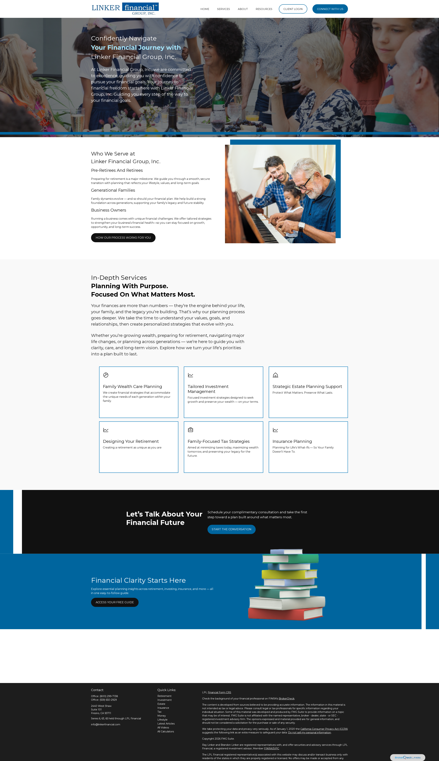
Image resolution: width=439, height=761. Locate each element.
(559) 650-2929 (108, 699)
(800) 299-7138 (109, 696)
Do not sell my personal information (309, 732)
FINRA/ (268, 748)
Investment (164, 700)
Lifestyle (162, 719)
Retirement (164, 696)
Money (161, 715)
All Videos (163, 727)
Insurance (163, 707)
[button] (205, 9)
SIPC (276, 748)
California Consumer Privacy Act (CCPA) (324, 728)
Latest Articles (166, 723)
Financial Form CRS (219, 692)
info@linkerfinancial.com (105, 724)
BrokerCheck (286, 698)
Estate (161, 703)
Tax (159, 711)
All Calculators (165, 731)
